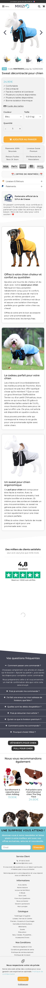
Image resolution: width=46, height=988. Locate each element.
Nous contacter (22, 901)
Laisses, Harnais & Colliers (22, 918)
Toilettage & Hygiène (22, 916)
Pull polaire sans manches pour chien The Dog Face (34, 793)
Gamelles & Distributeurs (22, 924)
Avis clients (22, 885)
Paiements (11, 186)
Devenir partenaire (22, 904)
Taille (27, 112)
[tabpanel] (39, 59)
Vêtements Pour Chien (23, 743)
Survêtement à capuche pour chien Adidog (12, 792)
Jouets (22, 929)
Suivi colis (22, 895)
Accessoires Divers (22, 937)
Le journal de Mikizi (22, 890)
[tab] (23, 665)
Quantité (8, 123)
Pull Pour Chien (23, 748)
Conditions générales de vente (22, 949)
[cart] (44, 6)
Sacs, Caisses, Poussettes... (22, 935)
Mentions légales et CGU (22, 947)
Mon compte (22, 906)
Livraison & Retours (15, 181)
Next (41, 32)
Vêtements (22, 926)
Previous (5, 32)
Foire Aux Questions (22, 898)
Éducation (22, 932)
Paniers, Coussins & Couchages (22, 921)
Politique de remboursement (22, 952)
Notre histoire (22, 887)
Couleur (7, 112)
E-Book (22, 893)
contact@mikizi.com (24, 863)
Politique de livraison (22, 955)
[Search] (39, 6)
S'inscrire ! (38, 847)
